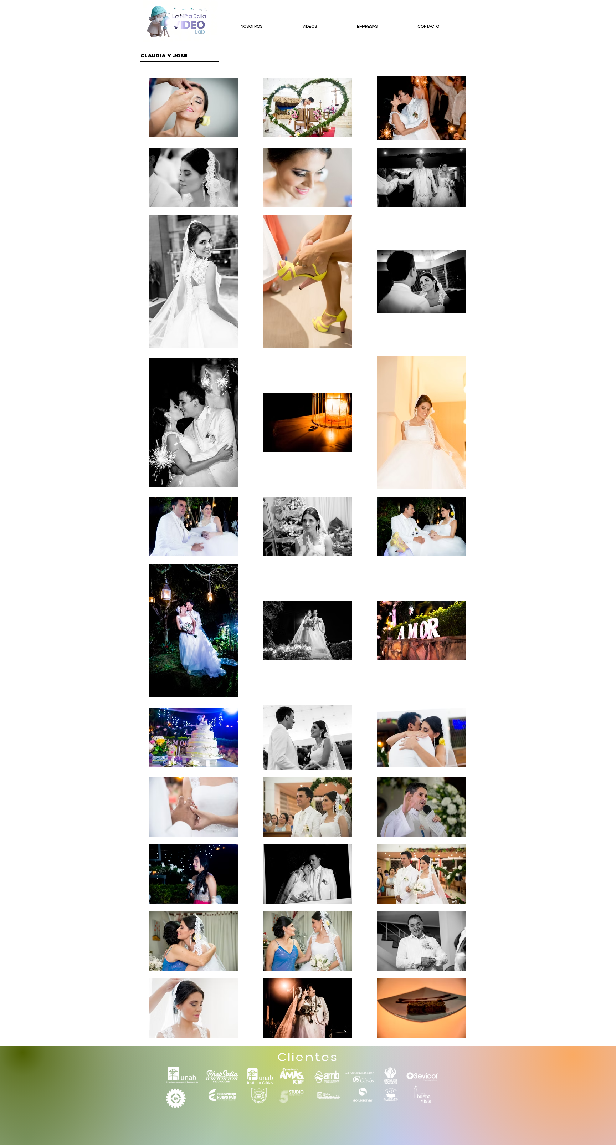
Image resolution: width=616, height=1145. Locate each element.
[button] (367, 23)
